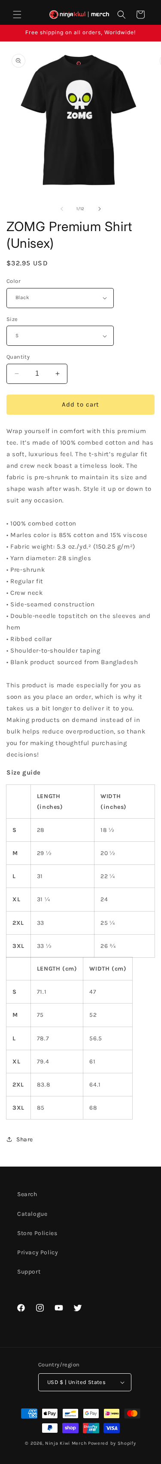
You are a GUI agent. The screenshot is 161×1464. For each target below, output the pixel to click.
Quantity (18, 356)
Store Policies (37, 1233)
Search (27, 1194)
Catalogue (32, 1214)
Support (28, 1271)
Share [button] (24, 1139)
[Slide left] (61, 208)
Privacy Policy (37, 1252)
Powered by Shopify (112, 1443)
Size (12, 319)
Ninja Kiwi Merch (66, 1443)
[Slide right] (99, 208)
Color (13, 281)
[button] (17, 14)
